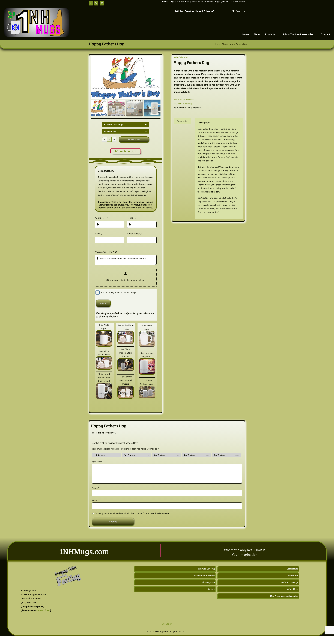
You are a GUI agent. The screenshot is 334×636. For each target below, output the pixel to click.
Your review (98, 461)
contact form (43, 610)
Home (217, 44)
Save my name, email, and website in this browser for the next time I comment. (132, 513)
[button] (125, 124)
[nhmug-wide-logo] (36, 8)
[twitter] (96, 3)
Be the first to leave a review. (187, 107)
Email (95, 500)
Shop (224, 44)
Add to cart (135, 139)
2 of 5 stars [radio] (129, 455)
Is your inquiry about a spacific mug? (118, 292)
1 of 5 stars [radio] (99, 455)
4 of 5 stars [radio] (189, 455)
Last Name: (132, 218)
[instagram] (102, 3)
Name (95, 488)
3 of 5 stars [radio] (159, 455)
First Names (101, 218)
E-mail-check (134, 233)
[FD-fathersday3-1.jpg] (125, 77)
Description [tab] (182, 121)
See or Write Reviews (184, 99)
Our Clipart (167, 623)
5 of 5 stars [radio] (219, 455)
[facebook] (91, 3)
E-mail (99, 233)
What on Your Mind (104, 252)
